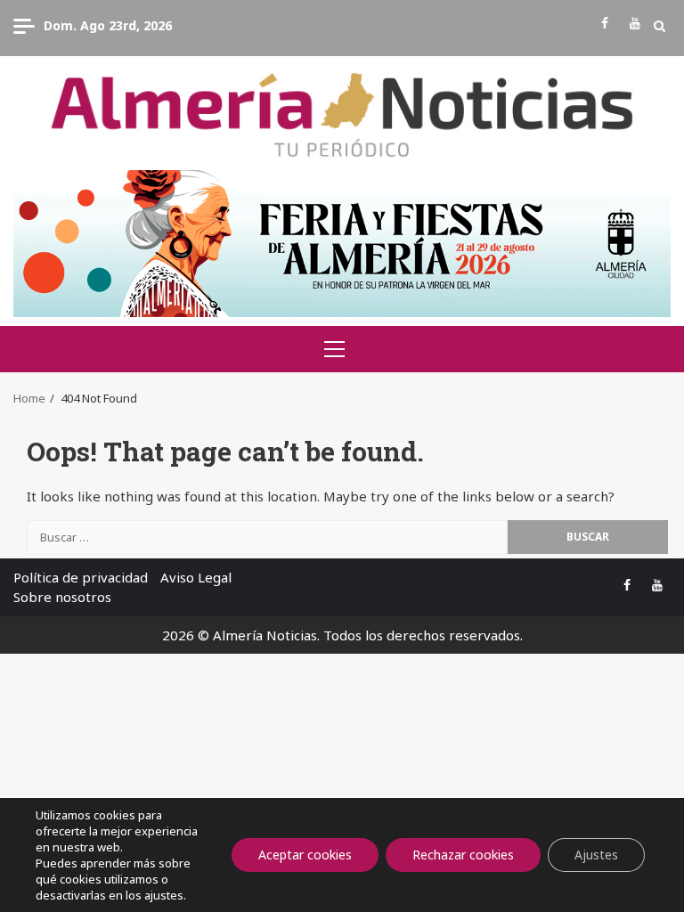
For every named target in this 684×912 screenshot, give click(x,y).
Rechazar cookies (463, 854)
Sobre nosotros (62, 597)
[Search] (659, 26)
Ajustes (596, 854)
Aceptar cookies (305, 854)
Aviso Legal (196, 577)
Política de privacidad (80, 577)
